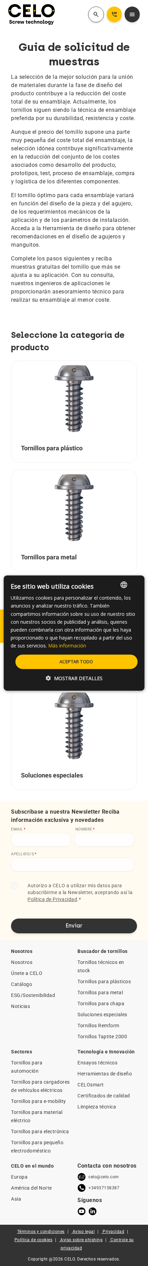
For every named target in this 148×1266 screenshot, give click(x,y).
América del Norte (31, 1188)
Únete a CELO (26, 973)
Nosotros (21, 962)
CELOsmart (90, 1084)
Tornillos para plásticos (104, 981)
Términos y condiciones (41, 1231)
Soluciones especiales (102, 1014)
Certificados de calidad (103, 1095)
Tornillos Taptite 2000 (102, 1036)
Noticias (20, 1006)
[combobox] (123, 584)
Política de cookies (33, 1239)
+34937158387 (103, 1187)
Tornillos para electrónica (40, 1131)
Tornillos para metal (100, 992)
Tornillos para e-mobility (38, 1101)
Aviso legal (84, 1231)
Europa (19, 1177)
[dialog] (74, 633)
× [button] (133, 584)
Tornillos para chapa (100, 1003)
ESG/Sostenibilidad (33, 995)
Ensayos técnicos (97, 1062)
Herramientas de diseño (104, 1073)
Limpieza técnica (96, 1106)
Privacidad (113, 1231)
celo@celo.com (103, 1176)
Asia (16, 1199)
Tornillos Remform (98, 1025)
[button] (74, 678)
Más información (67, 645)
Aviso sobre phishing (81, 1239)
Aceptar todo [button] (76, 661)
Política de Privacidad (52, 899)
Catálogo (21, 984)
